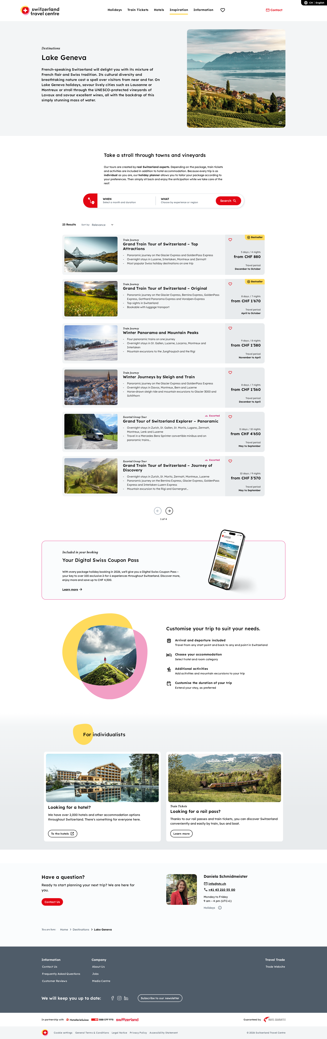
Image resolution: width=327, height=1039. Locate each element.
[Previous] (157, 511)
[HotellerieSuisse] (77, 1019)
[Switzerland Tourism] (127, 1019)
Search (225, 201)
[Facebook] (113, 998)
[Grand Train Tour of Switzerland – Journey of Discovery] (163, 476)
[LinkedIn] (126, 998)
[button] (126, 201)
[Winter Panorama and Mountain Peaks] (163, 343)
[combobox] (104, 224)
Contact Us (52, 902)
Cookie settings (63, 1032)
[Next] (169, 511)
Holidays (209, 907)
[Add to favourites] (230, 240)
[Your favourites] (223, 10)
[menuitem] (115, 9)
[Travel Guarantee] (274, 1019)
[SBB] (102, 1019)
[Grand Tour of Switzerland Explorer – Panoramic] (163, 432)
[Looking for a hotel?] (102, 796)
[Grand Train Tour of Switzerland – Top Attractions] (163, 255)
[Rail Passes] (224, 796)
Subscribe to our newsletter (160, 998)
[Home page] (39, 10)
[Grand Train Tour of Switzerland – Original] (163, 299)
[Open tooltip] (280, 122)
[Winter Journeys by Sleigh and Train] (163, 388)
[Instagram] (119, 998)
